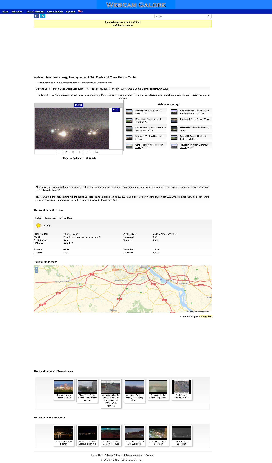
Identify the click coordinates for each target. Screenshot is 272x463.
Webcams (17, 11)
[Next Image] (87, 152)
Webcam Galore (132, 460)
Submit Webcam (35, 11)
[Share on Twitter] (43, 16)
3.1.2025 (78, 105)
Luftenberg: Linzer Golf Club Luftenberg (134, 442)
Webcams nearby (123, 25)
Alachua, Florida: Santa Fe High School (158, 396)
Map (65, 158)
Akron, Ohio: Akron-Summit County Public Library (87, 397)
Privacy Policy (112, 455)
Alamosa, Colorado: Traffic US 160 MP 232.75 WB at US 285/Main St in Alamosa (110, 400)
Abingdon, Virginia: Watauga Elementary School (134, 397)
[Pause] (73, 152)
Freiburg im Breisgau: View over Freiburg (111, 442)
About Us (96, 455)
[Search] (208, 16)
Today (38, 218)
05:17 (115, 110)
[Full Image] (97, 152)
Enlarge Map (205, 316)
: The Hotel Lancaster (149, 136)
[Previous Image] (59, 152)
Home (5, 11)
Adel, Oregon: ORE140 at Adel (182, 396)
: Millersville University (194, 128)
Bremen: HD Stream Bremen (63, 442)
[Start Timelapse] (67, 152)
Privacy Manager (133, 455)
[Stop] (79, 152)
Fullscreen (78, 158)
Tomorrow (50, 218)
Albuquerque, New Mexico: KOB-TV (64, 396)
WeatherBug (153, 197)
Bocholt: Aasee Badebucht (181, 442)
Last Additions (55, 11)
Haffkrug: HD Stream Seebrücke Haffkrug (87, 442)
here (84, 200)
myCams (70, 11)
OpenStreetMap (195, 312)
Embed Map (189, 316)
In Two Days (66, 218)
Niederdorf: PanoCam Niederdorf (158, 442)
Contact (150, 455)
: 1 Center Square (191, 119)
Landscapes (91, 197)
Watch (92, 158)
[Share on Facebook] (36, 16)
